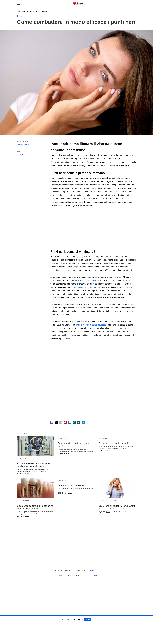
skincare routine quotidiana (87, 280)
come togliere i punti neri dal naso (86, 287)
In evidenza (21, 458)
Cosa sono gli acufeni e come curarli (117, 506)
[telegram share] (83, 422)
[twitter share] (56, 422)
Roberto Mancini (23, 145)
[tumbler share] (78, 422)
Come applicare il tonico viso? (72, 485)
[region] (93, 228)
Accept (87, 619)
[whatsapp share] (74, 422)
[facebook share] (51, 422)
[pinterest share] (65, 422)
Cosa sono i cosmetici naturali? (114, 443)
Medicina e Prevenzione (108, 500)
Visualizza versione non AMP (87, 576)
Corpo (19, 16)
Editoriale (62, 438)
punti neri (20, 154)
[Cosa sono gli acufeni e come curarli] (117, 488)
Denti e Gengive (23, 500)
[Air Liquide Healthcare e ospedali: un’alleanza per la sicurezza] (35, 446)
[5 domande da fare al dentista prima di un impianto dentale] (35, 488)
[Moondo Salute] (78, 3)
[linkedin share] (69, 422)
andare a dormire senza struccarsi (91, 325)
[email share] (60, 422)
